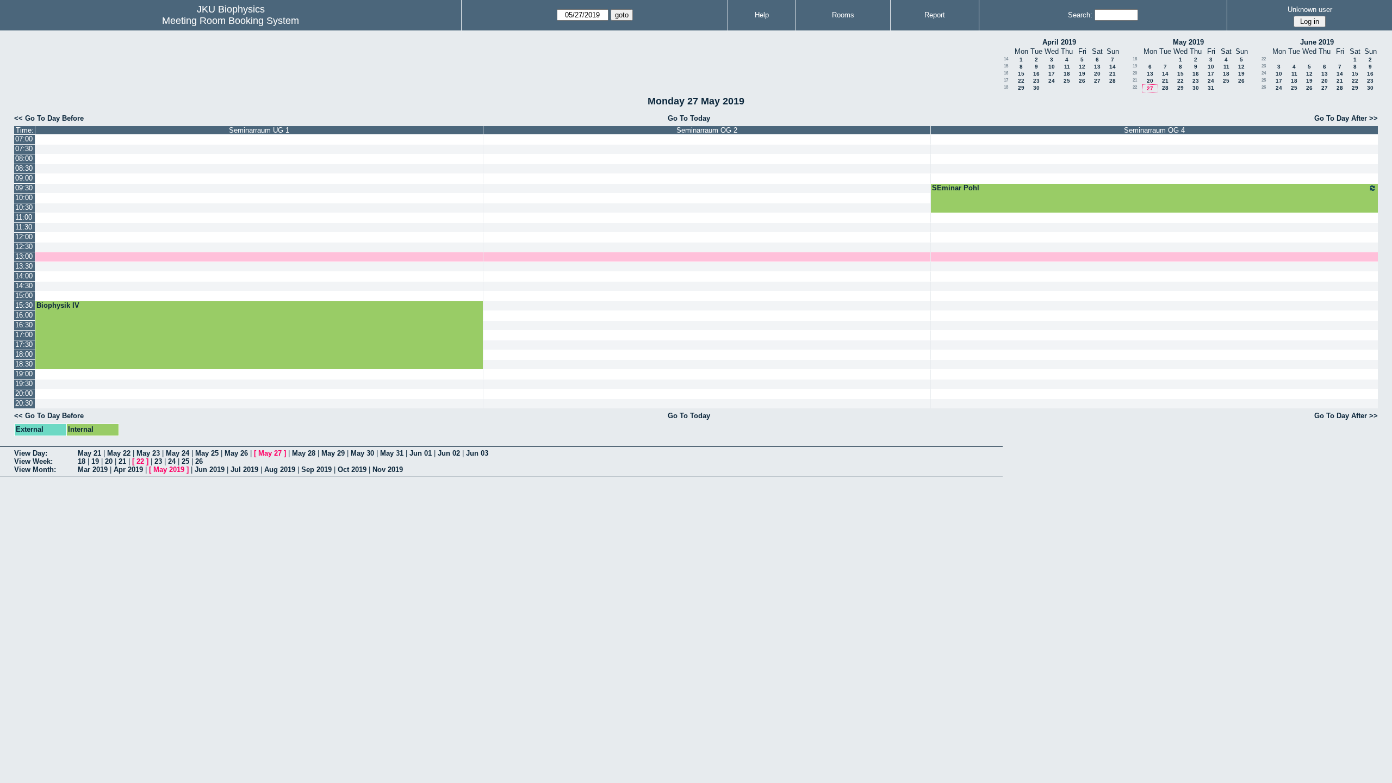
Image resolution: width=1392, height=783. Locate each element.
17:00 (24, 335)
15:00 (24, 295)
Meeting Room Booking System (230, 20)
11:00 (23, 217)
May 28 (303, 453)
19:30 (24, 384)
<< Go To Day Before (49, 118)
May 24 (177, 453)
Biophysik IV (57, 305)
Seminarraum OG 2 (706, 130)
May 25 (207, 453)
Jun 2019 (210, 469)
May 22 (118, 453)
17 (1051, 74)
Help (762, 15)
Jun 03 (477, 453)
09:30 (24, 188)
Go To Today (689, 118)
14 (1006, 59)
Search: (1080, 15)
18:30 (24, 364)
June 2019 (1317, 42)
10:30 (24, 207)
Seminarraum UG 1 (259, 130)
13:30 (24, 266)
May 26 (236, 453)
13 (1097, 67)
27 (1097, 81)
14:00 (24, 276)
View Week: (33, 461)
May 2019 (1188, 42)
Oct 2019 (352, 469)
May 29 (333, 453)
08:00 (24, 158)
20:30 (24, 403)
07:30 (24, 149)
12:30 (24, 247)
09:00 (24, 178)
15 (1006, 66)
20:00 (24, 393)
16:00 (24, 315)
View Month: (35, 469)
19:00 (24, 374)
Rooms (843, 15)
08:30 (24, 168)
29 (1021, 88)
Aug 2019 (279, 469)
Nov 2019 (387, 469)
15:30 (24, 305)
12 (1082, 67)
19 (1082, 74)
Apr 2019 (128, 469)
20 (1097, 74)
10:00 (24, 198)
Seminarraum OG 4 (1154, 130)
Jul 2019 (244, 469)
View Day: (30, 453)
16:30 (24, 325)
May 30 (362, 453)
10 (1051, 67)
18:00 (24, 354)
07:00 (24, 139)
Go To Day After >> (1346, 118)
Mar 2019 (93, 469)
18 (1067, 74)
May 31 (391, 453)
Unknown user (1310, 9)
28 (1112, 81)
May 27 (270, 453)
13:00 (24, 256)
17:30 (24, 344)
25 (1067, 81)
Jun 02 (449, 453)
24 (1051, 81)
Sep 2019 (316, 469)
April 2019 (1059, 42)
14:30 (24, 286)
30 (1036, 88)
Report (934, 15)
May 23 (148, 453)
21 (1112, 74)
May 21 (89, 453)
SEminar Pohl (955, 188)
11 (1067, 67)
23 (1036, 81)
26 (1082, 81)
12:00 (24, 237)
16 (1006, 73)
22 (1021, 81)
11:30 (23, 227)
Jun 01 (420, 453)
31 (1211, 88)
